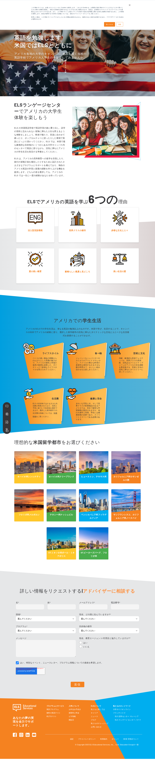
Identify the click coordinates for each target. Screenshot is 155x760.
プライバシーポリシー (87, 739)
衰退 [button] (119, 24)
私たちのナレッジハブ (99, 723)
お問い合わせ (96, 727)
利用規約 (103, 739)
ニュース (94, 716)
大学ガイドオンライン (122, 709)
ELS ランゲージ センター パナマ (128, 720)
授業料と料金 (74, 713)
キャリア (94, 713)
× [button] (129, 4)
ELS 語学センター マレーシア (127, 716)
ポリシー (115, 739)
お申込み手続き (75, 709)
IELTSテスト (52, 716)
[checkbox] (109, 645)
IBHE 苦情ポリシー (131, 739)
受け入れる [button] (109, 24)
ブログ (93, 720)
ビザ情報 (72, 716)
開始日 (71, 720)
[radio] (109, 643)
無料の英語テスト (54, 713)
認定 (72, 739)
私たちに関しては (98, 709)
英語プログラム (53, 709)
